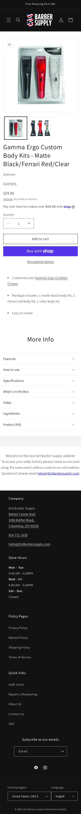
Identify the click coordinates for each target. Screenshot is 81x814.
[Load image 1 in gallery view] (15, 128)
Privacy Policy (18, 628)
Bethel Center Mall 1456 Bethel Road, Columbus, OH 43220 (24, 520)
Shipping (7, 199)
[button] (8, 20)
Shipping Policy (19, 647)
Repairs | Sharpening (23, 694)
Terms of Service (20, 657)
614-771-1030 (18, 535)
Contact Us (16, 714)
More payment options (40, 261)
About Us (15, 704)
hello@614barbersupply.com (58, 473)
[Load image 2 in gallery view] (40, 128)
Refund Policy (18, 638)
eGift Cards (16, 684)
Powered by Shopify (55, 809)
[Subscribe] (62, 751)
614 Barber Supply (33, 809)
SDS (11, 724)
